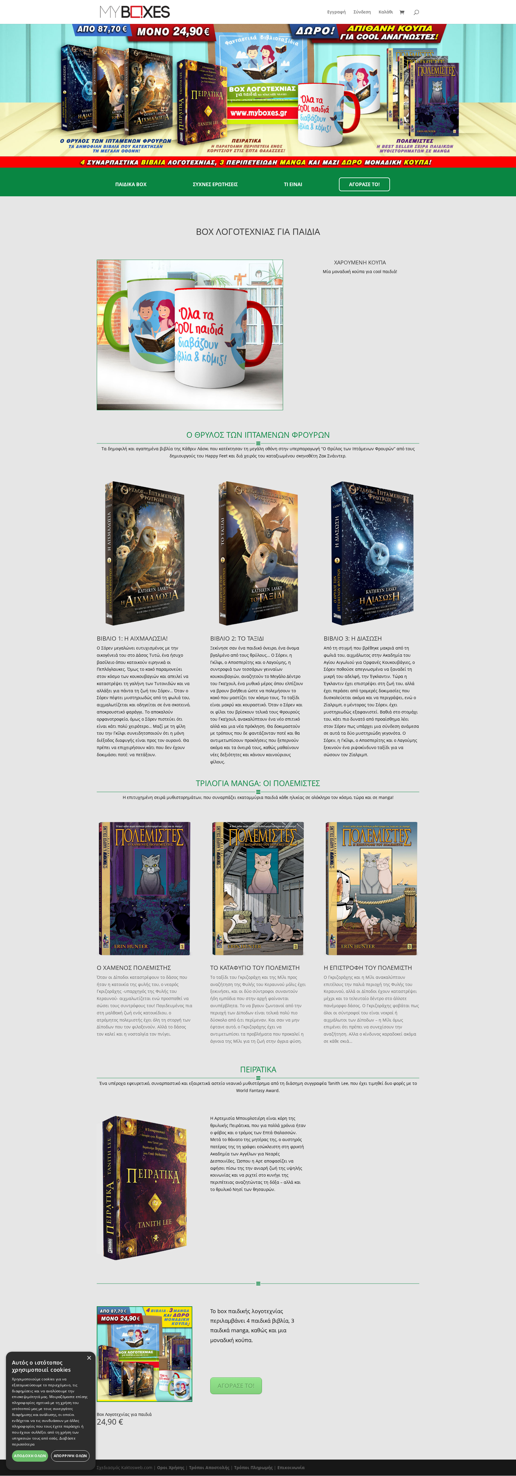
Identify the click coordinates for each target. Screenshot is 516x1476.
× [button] (89, 1358)
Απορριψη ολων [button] (70, 1455)
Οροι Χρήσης (170, 1467)
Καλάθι (386, 12)
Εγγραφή (336, 12)
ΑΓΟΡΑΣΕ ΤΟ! (236, 1386)
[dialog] (51, 1411)
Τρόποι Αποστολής (209, 1467)
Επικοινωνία (291, 1467)
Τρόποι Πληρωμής (253, 1467)
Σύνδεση (362, 12)
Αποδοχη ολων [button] (30, 1455)
